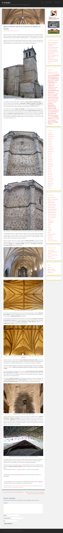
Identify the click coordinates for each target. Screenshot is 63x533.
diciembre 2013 (50, 178)
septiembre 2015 (51, 151)
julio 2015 (49, 154)
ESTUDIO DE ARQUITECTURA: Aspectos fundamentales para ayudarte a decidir (53, 52)
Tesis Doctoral (50, 239)
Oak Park (49, 100)
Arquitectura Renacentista (52, 209)
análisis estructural (53, 76)
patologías (50, 103)
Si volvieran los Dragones (21, 469)
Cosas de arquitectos (51, 258)
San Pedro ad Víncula (52, 114)
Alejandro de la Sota (56, 73)
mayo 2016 (50, 143)
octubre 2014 (50, 163)
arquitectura (54, 79)
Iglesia (49, 97)
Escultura (49, 219)
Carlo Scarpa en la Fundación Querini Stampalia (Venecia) (12, 492)
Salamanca (55, 112)
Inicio (42, 2)
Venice (54, 118)
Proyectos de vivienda (51, 234)
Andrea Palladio (51, 75)
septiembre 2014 (51, 164)
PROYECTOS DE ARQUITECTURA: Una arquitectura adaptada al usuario (53, 61)
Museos (49, 225)
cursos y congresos (51, 217)
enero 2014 (50, 176)
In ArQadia (6, 3)
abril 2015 (49, 158)
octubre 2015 (50, 149)
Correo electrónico (7, 518)
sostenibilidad (55, 115)
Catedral (53, 84)
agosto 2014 (50, 166)
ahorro (49, 72)
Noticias (49, 227)
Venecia (50, 119)
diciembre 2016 (50, 134)
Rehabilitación (29, 485)
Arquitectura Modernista (52, 205)
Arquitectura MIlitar (51, 202)
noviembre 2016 (50, 136)
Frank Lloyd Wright (52, 95)
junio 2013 (49, 188)
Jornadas (49, 224)
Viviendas (53, 120)
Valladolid (56, 117)
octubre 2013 (50, 181)
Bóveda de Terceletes (53, 80)
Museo (54, 98)
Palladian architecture (52, 102)
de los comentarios (52, 270)
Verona (57, 118)
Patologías (21, 485)
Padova (56, 100)
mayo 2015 (50, 156)
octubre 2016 (50, 138)
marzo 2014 (50, 173)
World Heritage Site (53, 123)
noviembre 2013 (50, 179)
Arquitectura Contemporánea (53, 199)
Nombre (5, 515)
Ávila (52, 123)
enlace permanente (20, 487)
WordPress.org (50, 272)
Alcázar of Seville (50, 73)
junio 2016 (49, 141)
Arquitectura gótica (16, 485)
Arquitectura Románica (52, 210)
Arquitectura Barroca (51, 197)
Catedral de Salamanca (51, 86)
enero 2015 (50, 161)
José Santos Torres (16, 30)
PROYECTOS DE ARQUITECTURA (52, 107)
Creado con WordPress (6, 530)
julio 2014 (49, 168)
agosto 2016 (50, 139)
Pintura (49, 232)
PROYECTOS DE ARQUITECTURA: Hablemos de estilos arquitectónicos (53, 57)
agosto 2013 (50, 184)
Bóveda (37, 485)
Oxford (53, 100)
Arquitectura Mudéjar (51, 207)
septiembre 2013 (51, 183)
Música (57, 98)
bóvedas (51, 82)
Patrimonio (25, 485)
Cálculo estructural (10, 487)
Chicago (56, 87)
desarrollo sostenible (53, 94)
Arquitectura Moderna (51, 204)
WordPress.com (20, 530)
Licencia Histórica (51, 250)
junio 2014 (49, 169)
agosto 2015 (50, 153)
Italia (52, 97)
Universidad (50, 117)
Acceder (49, 267)
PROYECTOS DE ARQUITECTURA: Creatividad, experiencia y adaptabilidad (53, 44)
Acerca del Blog (57, 2)
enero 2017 (50, 133)
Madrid (54, 97)
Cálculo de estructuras (52, 214)
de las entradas (51, 269)
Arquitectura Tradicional (52, 212)
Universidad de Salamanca (52, 240)
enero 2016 (50, 146)
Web (4, 520)
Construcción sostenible (52, 215)
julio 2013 (49, 186)
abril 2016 (49, 144)
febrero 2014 (50, 174)
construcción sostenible (52, 89)
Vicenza (49, 120)
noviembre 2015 (50, 148)
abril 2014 (49, 171)
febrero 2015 (50, 159)
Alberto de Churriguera (54, 72)
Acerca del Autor (49, 2)
